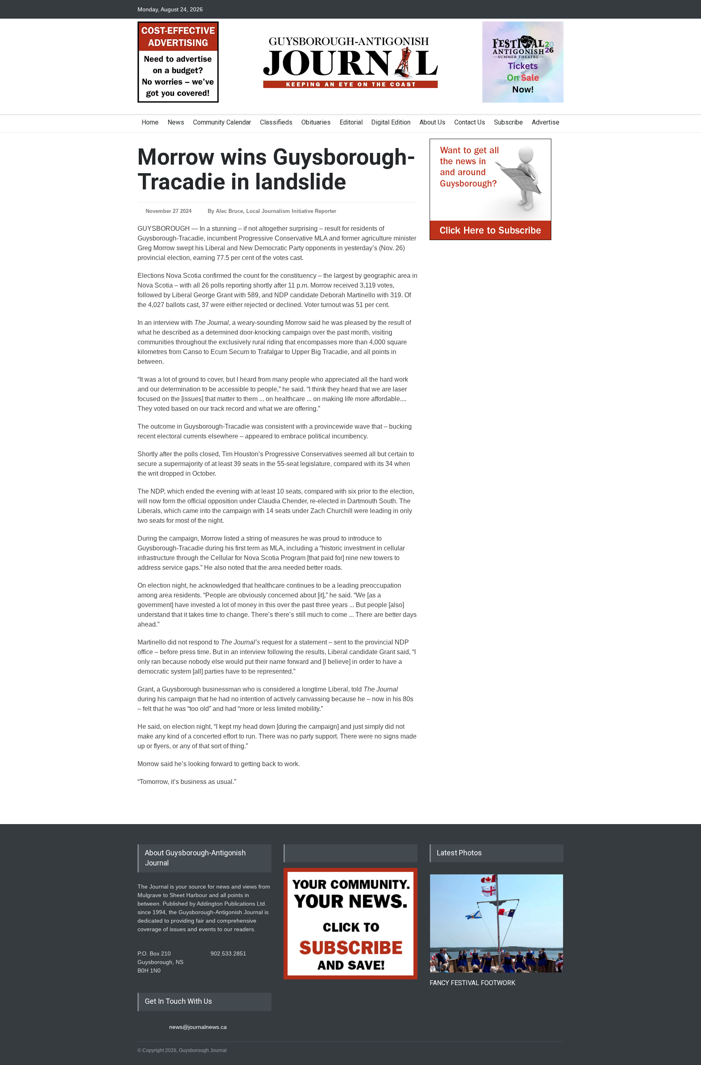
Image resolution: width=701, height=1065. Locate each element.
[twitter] (543, 9)
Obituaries (316, 122)
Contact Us (469, 122)
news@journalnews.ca (198, 1027)
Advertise (545, 122)
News (176, 122)
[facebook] (529, 9)
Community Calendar (222, 122)
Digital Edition (391, 122)
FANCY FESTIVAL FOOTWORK (472, 983)
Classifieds (276, 122)
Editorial (351, 122)
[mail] (557, 9)
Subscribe (508, 122)
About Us (432, 122)
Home (150, 122)
